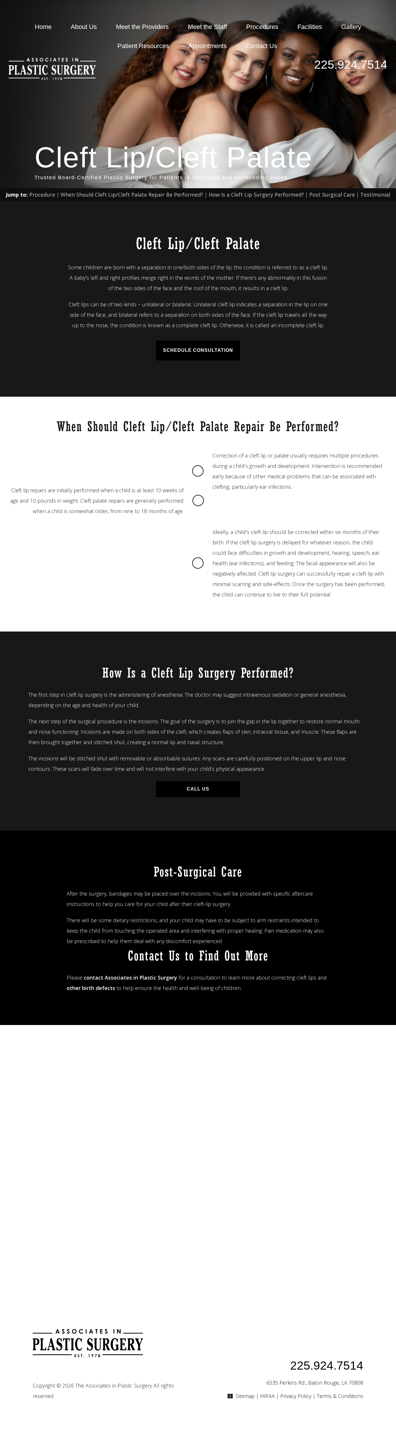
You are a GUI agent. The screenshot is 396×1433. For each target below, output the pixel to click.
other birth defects (91, 987)
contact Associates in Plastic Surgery (130, 977)
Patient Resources (143, 46)
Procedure (42, 194)
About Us (84, 26)
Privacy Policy (295, 1395)
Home (43, 26)
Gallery (351, 26)
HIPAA (267, 1395)
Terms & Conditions (340, 1395)
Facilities (309, 26)
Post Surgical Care (332, 194)
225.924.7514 (350, 64)
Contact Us (261, 46)
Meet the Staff (207, 26)
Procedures (262, 26)
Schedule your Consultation (198, 1162)
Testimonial (375, 194)
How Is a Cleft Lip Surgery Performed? (256, 194)
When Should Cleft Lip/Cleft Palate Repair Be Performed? (132, 194)
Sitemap (245, 1395)
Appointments (207, 46)
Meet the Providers (142, 26)
